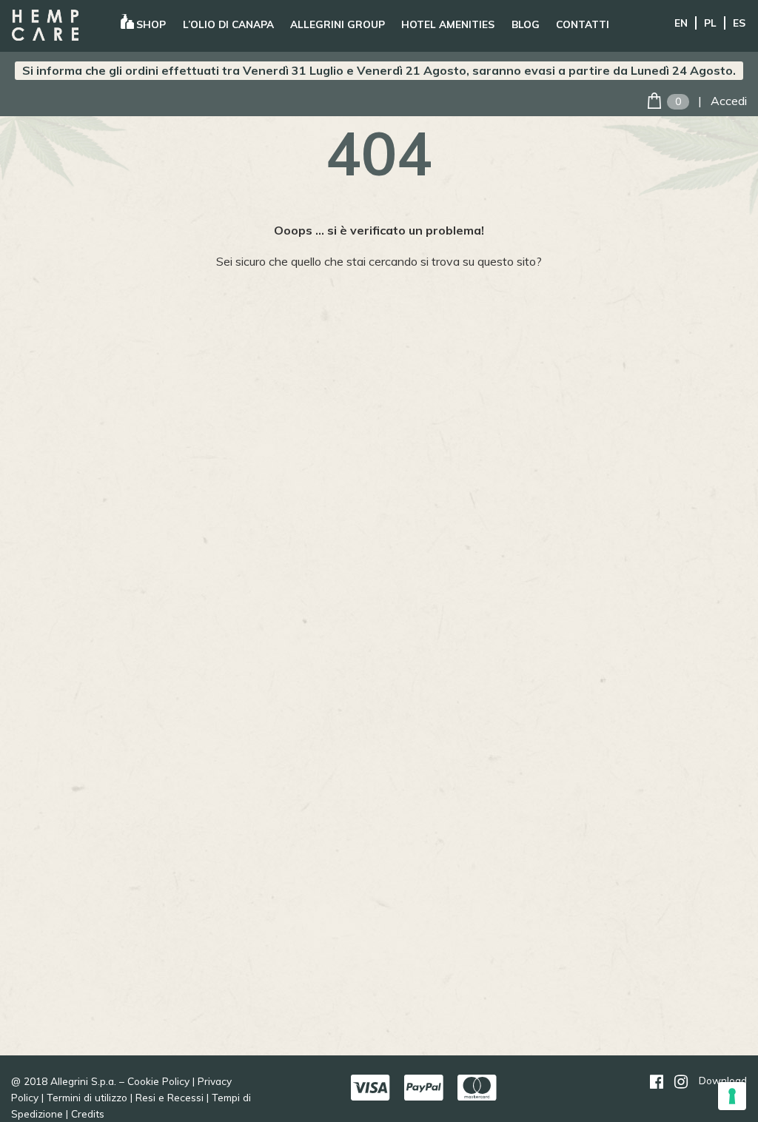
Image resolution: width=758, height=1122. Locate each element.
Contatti (582, 24)
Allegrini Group (337, 24)
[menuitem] (151, 24)
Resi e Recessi (169, 1097)
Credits (87, 1113)
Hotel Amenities (447, 24)
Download (723, 1080)
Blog (526, 24)
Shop (151, 24)
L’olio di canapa (228, 24)
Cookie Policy (158, 1081)
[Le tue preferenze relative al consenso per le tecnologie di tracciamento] (732, 1096)
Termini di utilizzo (87, 1097)
